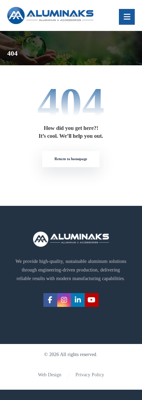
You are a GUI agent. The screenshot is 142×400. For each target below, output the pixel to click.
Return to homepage (71, 159)
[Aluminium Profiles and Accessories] (50, 15)
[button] (127, 17)
